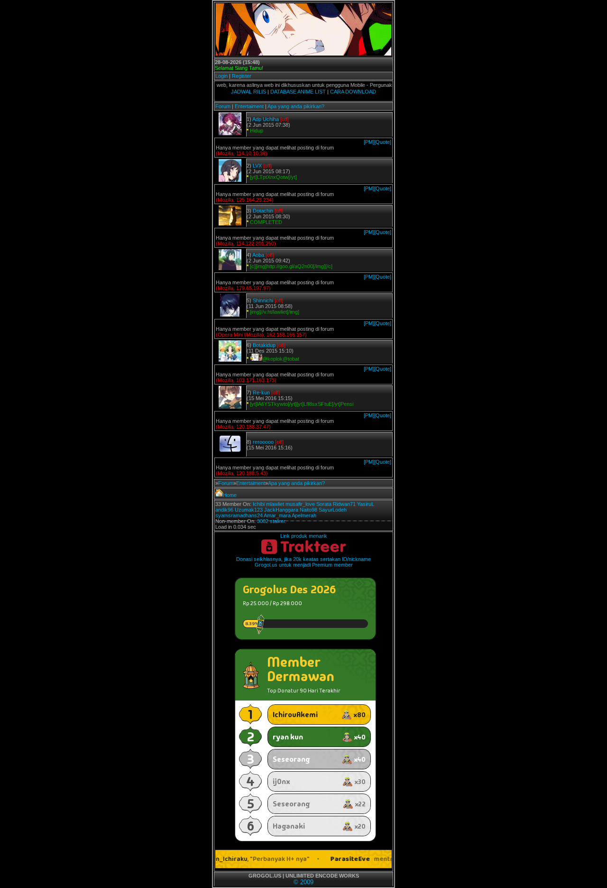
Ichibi (259, 504)
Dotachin (263, 211)
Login (221, 76)
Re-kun (261, 392)
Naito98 (308, 510)
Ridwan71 (344, 504)
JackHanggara (281, 510)
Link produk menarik (303, 536)
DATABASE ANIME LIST (298, 91)
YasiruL (365, 504)
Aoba (258, 255)
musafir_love (300, 504)
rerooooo (263, 442)
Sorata (323, 504)
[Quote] (382, 142)
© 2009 (303, 882)
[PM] (369, 142)
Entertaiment (249, 106)
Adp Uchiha (265, 119)
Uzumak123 (249, 510)
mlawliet (275, 504)
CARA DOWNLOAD (353, 91)
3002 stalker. (271, 521)
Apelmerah (304, 515)
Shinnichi (263, 300)
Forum (222, 106)
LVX (257, 165)
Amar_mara (277, 515)
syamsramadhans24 (239, 515)
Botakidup (264, 345)
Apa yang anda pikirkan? (295, 106)
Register (241, 76)
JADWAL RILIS (248, 91)
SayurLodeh (333, 510)
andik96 (224, 510)
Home (230, 495)
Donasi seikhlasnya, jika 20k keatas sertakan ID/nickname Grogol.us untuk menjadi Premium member (303, 562)
